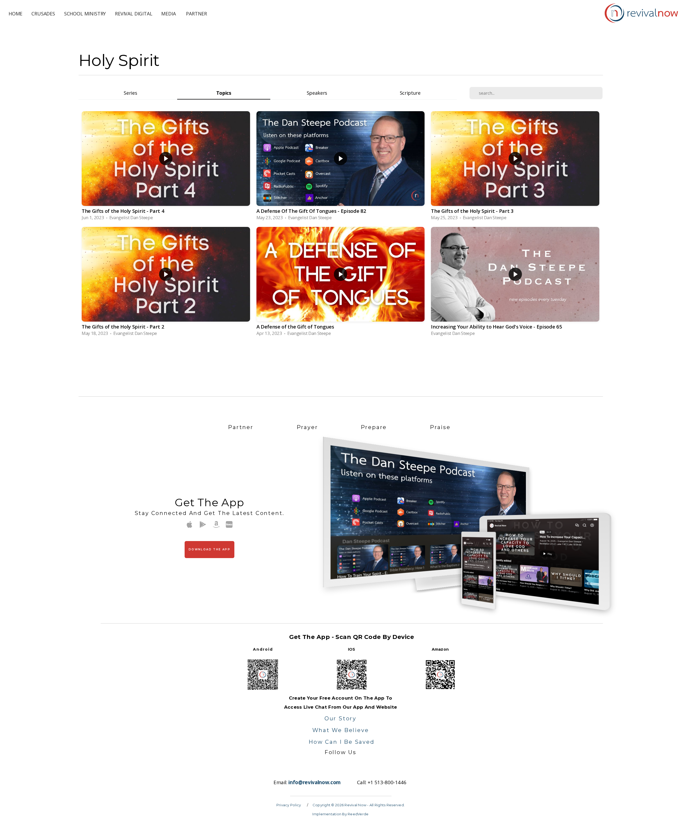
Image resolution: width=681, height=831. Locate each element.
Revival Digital (133, 13)
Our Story (340, 718)
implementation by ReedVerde (340, 814)
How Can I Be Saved (341, 742)
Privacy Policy (288, 805)
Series (130, 92)
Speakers (317, 92)
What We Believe (340, 730)
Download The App (209, 549)
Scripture (410, 92)
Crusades (43, 13)
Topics (223, 92)
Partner (196, 13)
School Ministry (85, 13)
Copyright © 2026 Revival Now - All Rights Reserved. (359, 805)
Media (169, 13)
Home (15, 13)
